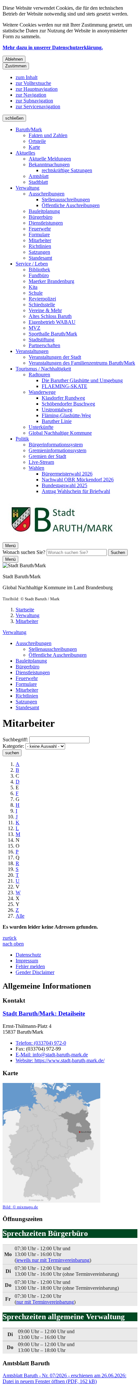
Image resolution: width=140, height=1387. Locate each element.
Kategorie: (13, 746)
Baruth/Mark (29, 129)
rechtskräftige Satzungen (67, 170)
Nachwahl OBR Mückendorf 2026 (78, 479)
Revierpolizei (42, 298)
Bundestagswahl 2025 (64, 485)
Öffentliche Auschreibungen (71, 205)
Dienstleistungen (46, 223)
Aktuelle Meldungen (50, 158)
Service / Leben (32, 263)
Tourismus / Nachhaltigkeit (43, 368)
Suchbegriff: (15, 739)
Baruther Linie (57, 421)
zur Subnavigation (34, 100)
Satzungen (39, 252)
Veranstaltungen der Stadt (55, 357)
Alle (20, 916)
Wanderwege (42, 392)
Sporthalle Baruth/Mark (53, 333)
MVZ (34, 328)
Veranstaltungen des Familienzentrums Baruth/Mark (82, 363)
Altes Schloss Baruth (50, 316)
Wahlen (36, 468)
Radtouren (39, 374)
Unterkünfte (41, 427)
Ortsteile (37, 141)
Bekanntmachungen (49, 164)
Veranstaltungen (32, 351)
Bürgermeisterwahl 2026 (67, 473)
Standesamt (40, 258)
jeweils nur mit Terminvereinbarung (53, 1260)
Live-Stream (41, 462)
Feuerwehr (40, 228)
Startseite (25, 609)
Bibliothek (39, 269)
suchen (12, 752)
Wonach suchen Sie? (24, 552)
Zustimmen (15, 66)
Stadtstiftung (41, 339)
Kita (33, 287)
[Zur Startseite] (62, 539)
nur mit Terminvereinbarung (45, 1302)
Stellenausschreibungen (66, 199)
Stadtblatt (38, 182)
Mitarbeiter (40, 240)
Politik (22, 438)
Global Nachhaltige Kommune (60, 433)
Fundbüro (39, 275)
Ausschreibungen (46, 193)
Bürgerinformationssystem (56, 444)
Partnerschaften (44, 345)
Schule (36, 293)
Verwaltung (27, 188)
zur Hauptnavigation (37, 89)
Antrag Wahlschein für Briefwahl (76, 491)
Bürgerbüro (40, 217)
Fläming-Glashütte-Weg (66, 415)
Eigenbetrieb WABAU (52, 322)
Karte (34, 147)
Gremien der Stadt (47, 456)
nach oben (13, 943)
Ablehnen (14, 59)
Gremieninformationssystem (57, 450)
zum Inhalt (26, 77)
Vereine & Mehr (45, 310)
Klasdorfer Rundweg (63, 398)
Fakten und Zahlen (48, 135)
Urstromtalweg (57, 409)
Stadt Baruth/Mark (44, 1013)
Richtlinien (40, 246)
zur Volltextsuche (33, 83)
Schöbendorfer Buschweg (68, 403)
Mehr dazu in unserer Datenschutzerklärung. (53, 47)
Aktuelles (25, 153)
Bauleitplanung (44, 211)
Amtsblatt (39, 176)
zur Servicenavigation (38, 106)
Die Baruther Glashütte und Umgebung (82, 380)
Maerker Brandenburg (51, 281)
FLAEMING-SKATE (64, 386)
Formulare (39, 234)
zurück (10, 938)
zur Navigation (31, 95)
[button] (51, 1146)
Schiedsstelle (42, 304)
